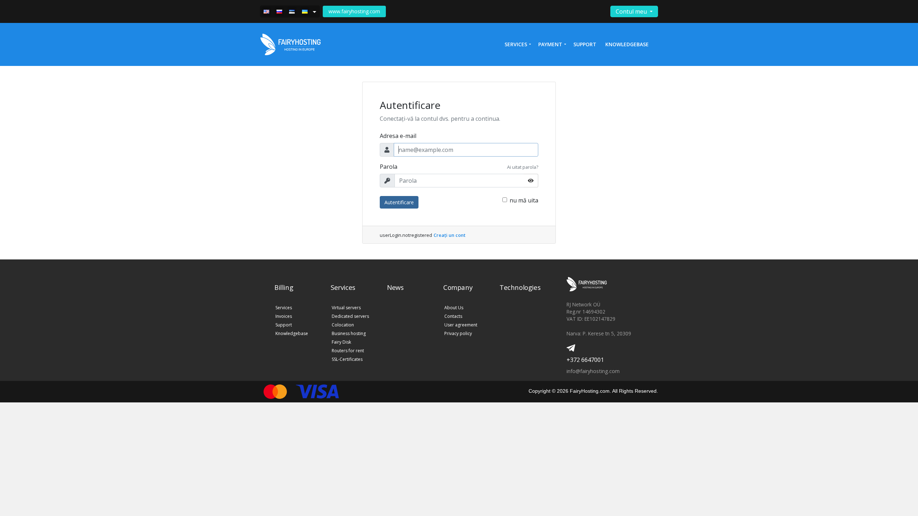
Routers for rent (348, 351)
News (395, 287)
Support (584, 44)
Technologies (520, 287)
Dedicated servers (350, 316)
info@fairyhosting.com (593, 371)
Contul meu (632, 11)
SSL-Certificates (347, 359)
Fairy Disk (341, 342)
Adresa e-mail (398, 136)
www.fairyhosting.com (354, 11)
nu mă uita (524, 200)
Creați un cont (449, 235)
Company (457, 287)
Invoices (283, 316)
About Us (453, 308)
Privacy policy (458, 333)
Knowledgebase (627, 44)
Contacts (453, 316)
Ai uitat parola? (522, 167)
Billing (283, 287)
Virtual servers (346, 308)
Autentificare (399, 202)
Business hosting (349, 333)
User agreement (460, 325)
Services (283, 308)
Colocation (343, 325)
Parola (388, 167)
